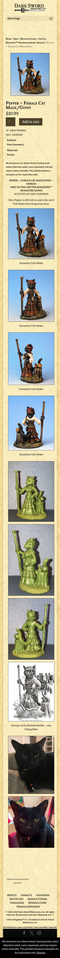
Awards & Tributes (37, 898)
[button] (16, 130)
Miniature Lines (28, 38)
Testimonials (17, 902)
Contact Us (26, 894)
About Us (12, 894)
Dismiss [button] (40, 952)
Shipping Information (28, 906)
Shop (15, 38)
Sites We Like (16, 898)
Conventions (42, 894)
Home (9, 38)
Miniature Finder (37, 902)
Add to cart (30, 122)
